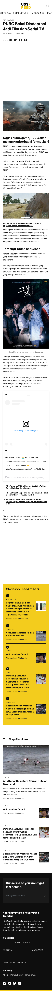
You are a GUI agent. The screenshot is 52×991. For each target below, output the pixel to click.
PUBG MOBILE (25, 477)
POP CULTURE (20, 13)
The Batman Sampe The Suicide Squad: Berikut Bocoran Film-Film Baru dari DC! (27, 494)
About (5, 975)
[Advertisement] (26, 74)
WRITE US (21, 962)
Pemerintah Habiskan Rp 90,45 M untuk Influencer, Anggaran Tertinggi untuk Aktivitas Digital (26, 501)
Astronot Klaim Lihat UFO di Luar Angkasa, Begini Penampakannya (22, 224)
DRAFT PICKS (9, 962)
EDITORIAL (8, 950)
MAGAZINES (37, 950)
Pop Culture (9, 20)
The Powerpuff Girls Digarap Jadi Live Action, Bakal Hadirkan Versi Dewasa (26, 487)
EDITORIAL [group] (5, 13)
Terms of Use (30, 975)
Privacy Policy (16, 975)
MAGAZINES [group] (38, 13)
